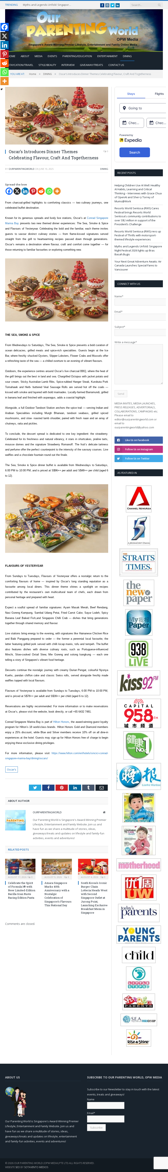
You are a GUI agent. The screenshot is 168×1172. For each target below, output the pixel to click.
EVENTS (52, 56)
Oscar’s (11, 769)
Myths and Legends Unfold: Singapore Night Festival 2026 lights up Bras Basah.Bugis (47, 5)
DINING (127, 56)
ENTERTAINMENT (107, 56)
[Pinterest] (33, 191)
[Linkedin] (25, 191)
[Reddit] (41, 191)
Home (11, 56)
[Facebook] (9, 191)
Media (38, 56)
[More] (57, 191)
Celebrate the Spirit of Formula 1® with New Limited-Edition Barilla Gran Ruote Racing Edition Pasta (21, 890)
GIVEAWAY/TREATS (91, 65)
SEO (17, 1167)
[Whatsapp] (49, 191)
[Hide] (1, 89)
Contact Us (116, 65)
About (25, 56)
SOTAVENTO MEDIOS (36, 1167)
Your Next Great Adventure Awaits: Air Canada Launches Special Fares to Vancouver (138, 265)
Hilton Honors (61, 721)
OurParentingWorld (21, 168)
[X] (17, 191)
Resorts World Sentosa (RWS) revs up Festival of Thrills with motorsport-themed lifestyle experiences (138, 235)
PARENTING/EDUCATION (77, 56)
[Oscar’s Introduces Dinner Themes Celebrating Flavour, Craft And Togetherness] (56, 116)
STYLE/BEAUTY (47, 65)
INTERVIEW (68, 65)
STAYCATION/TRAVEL (20, 65)
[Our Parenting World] (84, 29)
